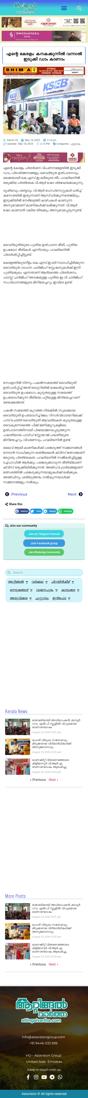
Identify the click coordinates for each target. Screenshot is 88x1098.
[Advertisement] (44, 228)
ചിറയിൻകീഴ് (60, 582)
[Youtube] (44, 1077)
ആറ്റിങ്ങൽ (16, 582)
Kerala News (16, 711)
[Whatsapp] (60, 1077)
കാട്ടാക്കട (68, 590)
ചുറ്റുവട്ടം (75, 143)
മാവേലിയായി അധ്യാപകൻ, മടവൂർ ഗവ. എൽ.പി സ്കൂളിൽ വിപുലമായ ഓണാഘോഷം (56, 723)
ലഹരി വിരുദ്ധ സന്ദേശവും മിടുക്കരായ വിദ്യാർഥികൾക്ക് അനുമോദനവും (51, 743)
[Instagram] (36, 1077)
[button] (64, 8)
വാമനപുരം (44, 590)
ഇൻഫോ (59, 598)
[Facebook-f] (28, 1077)
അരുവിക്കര (18, 598)
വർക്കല (37, 582)
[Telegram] (52, 1077)
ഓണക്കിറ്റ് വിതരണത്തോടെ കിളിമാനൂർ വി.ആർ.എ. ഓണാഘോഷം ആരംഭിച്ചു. (50, 763)
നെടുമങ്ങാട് (19, 590)
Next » (53, 779)
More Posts (15, 896)
